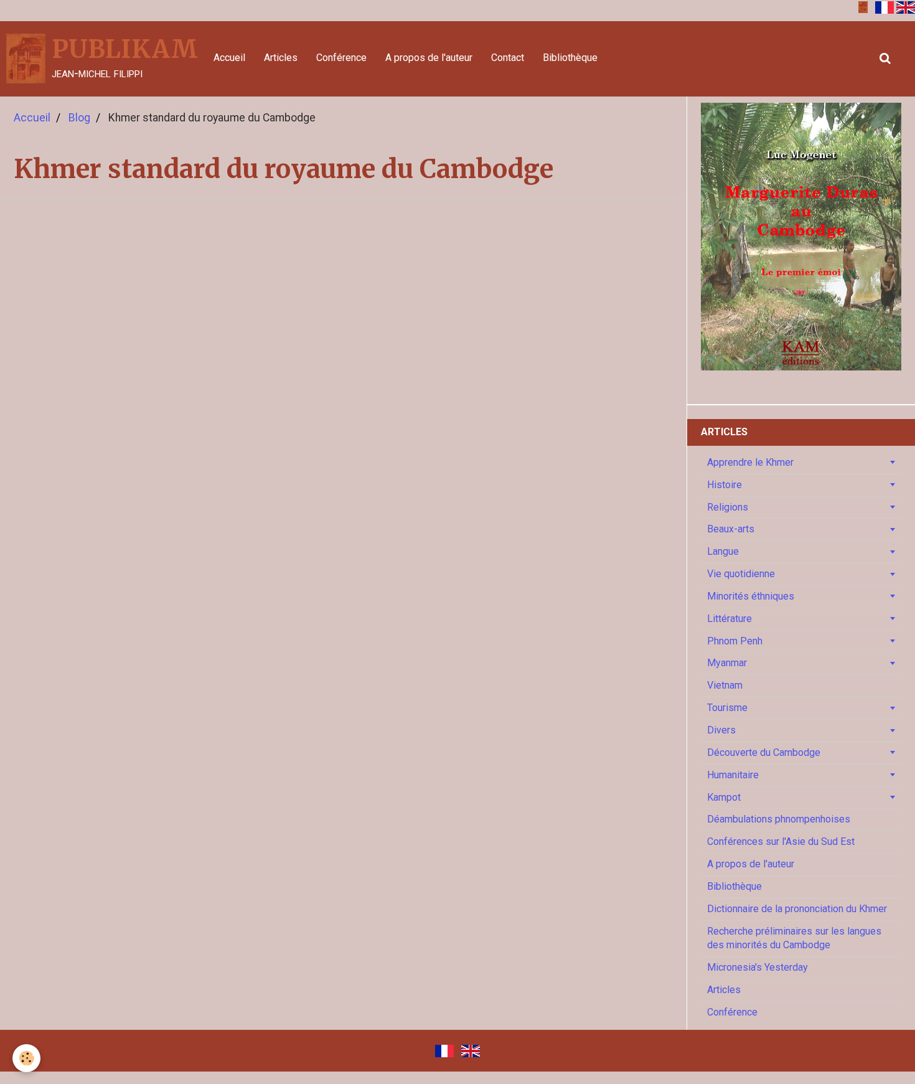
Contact (507, 58)
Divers (721, 730)
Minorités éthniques (750, 596)
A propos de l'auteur (428, 58)
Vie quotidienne (741, 574)
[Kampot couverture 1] (863, 6)
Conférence (341, 58)
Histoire (724, 485)
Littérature (729, 618)
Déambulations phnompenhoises (778, 819)
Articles (281, 58)
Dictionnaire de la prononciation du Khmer (797, 909)
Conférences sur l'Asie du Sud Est (781, 841)
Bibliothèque (570, 58)
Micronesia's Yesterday (757, 967)
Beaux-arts (730, 529)
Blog (79, 117)
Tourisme (727, 708)
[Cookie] (26, 1058)
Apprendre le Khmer (750, 462)
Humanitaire (733, 775)
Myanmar (727, 663)
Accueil (229, 58)
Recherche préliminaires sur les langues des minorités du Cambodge (794, 938)
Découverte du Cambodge (763, 752)
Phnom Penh (734, 640)
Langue (723, 551)
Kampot (724, 797)
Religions (727, 506)
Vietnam (725, 685)
